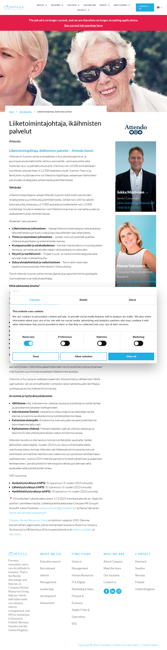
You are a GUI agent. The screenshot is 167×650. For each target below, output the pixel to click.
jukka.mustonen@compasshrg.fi (58, 508)
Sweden (140, 568)
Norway (140, 575)
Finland (139, 582)
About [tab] (132, 299)
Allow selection (83, 356)
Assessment (47, 603)
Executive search (50, 561)
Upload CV (82, 10)
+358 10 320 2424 (128, 286)
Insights (103, 5)
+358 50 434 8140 (128, 207)
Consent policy (150, 645)
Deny (36, 356)
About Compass (120, 5)
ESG (74, 623)
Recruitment (47, 568)
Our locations (112, 575)
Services (40, 5)
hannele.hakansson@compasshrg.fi (138, 281)
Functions (72, 5)
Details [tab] (84, 299)
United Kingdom (145, 589)
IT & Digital (78, 582)
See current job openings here (83, 25)
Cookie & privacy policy (126, 645)
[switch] (65, 343)
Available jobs (90, 5)
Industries (55, 5)
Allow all (131, 356)
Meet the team (112, 568)
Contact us (143, 7)
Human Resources (82, 575)
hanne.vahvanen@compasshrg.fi (27, 512)
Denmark (141, 561)
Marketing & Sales (82, 589)
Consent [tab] (34, 299)
